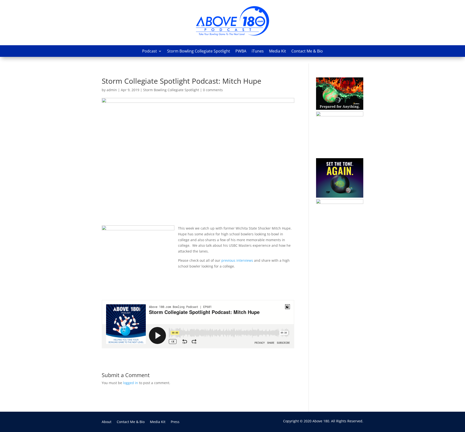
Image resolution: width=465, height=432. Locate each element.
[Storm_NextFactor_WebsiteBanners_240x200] (339, 115)
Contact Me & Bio (307, 51)
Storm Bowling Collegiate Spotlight (198, 51)
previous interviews (237, 260)
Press (175, 422)
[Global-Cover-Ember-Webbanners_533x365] (339, 108)
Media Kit (277, 51)
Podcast (149, 51)
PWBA (240, 51)
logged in (130, 382)
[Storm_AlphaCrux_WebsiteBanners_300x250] (339, 196)
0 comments (213, 90)
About (106, 422)
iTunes (258, 51)
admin (112, 90)
